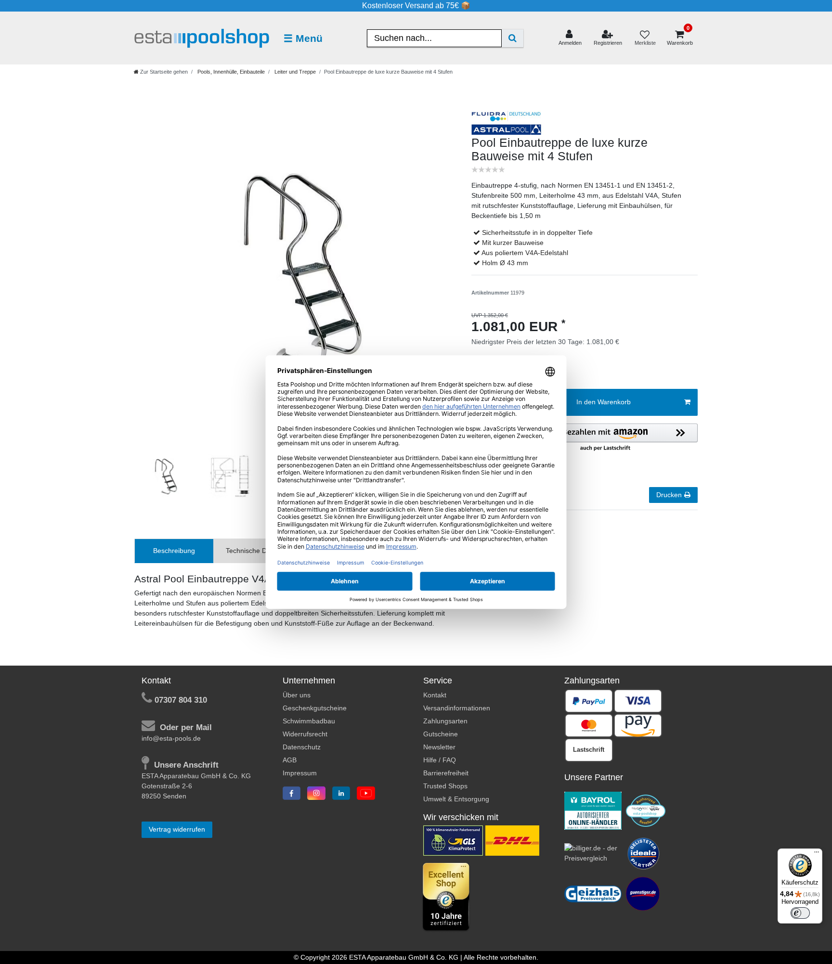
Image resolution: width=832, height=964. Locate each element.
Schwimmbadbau (309, 721)
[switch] (800, 913)
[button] (605, 438)
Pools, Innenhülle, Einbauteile (230, 72)
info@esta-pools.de (171, 738)
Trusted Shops (445, 786)
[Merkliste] (645, 38)
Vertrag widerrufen (177, 829)
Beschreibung (174, 550)
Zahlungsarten (445, 721)
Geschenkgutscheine (315, 708)
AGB (290, 760)
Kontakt (434, 695)
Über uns (297, 695)
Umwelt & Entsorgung (456, 799)
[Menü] (816, 854)
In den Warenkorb (603, 402)
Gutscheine (440, 734)
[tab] (174, 551)
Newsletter (439, 747)
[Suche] (512, 38)
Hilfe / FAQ (439, 760)
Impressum (300, 773)
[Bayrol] (593, 810)
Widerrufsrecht (305, 734)
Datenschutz (302, 747)
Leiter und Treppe (294, 72)
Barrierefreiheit (445, 773)
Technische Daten (253, 550)
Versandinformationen (456, 708)
